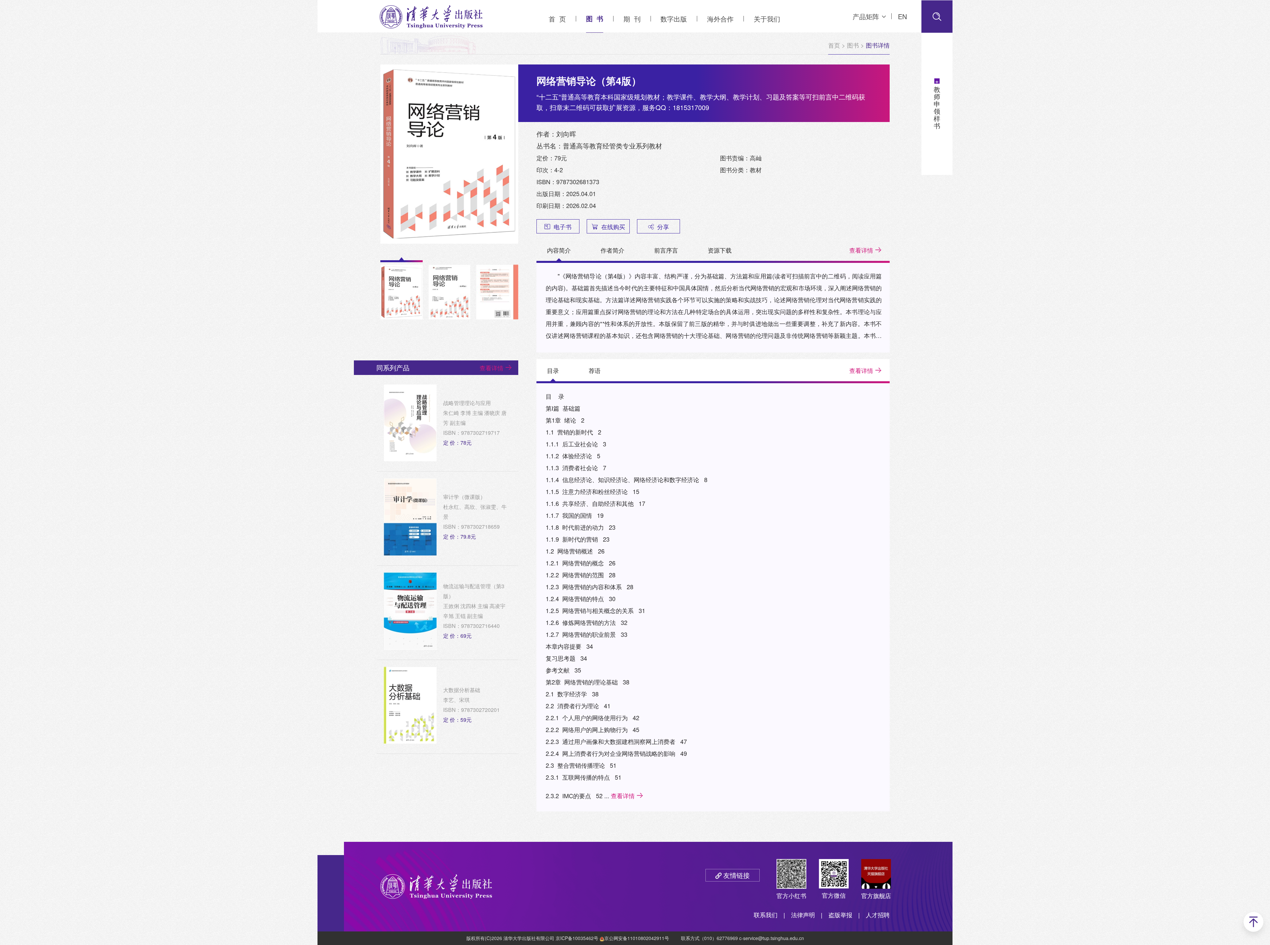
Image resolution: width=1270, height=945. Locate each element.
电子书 (563, 226)
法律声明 (803, 914)
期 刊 (632, 18)
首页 (834, 45)
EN (902, 16)
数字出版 (673, 18)
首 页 (557, 18)
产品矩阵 (866, 16)
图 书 (594, 18)
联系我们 (766, 914)
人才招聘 (878, 914)
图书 (853, 45)
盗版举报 (840, 914)
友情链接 (736, 875)
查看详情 (861, 250)
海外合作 (720, 18)
